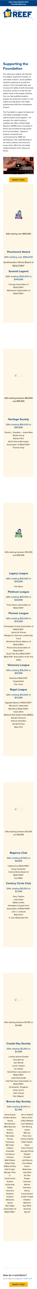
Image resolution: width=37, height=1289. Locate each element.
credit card (27, 1278)
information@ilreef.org (18, 4)
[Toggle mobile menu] (33, 20)
